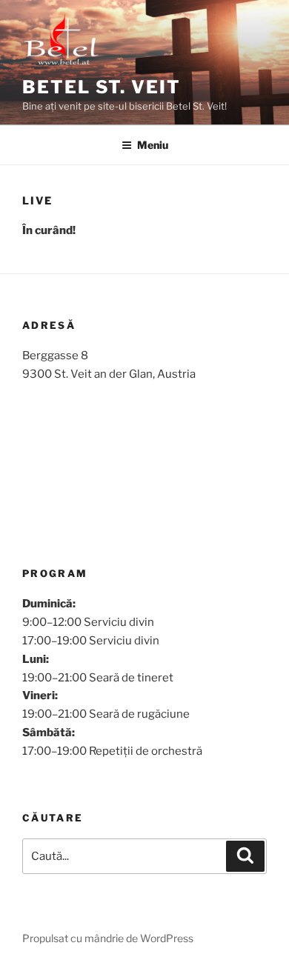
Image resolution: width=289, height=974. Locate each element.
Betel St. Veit (101, 87)
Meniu (152, 145)
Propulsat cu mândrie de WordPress (107, 938)
